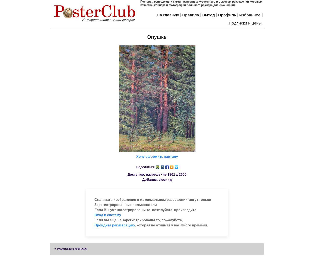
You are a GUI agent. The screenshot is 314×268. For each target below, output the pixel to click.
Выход (208, 15)
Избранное (250, 15)
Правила (190, 15)
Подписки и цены (245, 23)
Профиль (227, 15)
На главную (168, 15)
